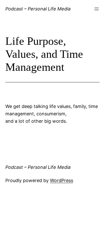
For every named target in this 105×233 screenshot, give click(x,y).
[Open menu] (97, 9)
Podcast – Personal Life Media (38, 8)
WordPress (61, 180)
